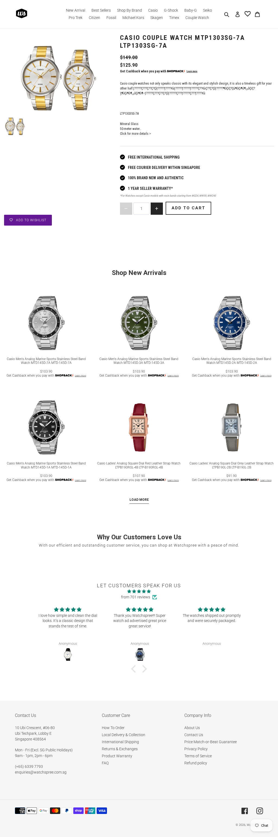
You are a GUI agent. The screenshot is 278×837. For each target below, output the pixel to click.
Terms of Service (198, 756)
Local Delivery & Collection (123, 735)
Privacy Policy (196, 749)
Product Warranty (117, 756)
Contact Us (193, 735)
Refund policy (195, 763)
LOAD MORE (139, 500)
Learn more (192, 71)
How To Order (113, 728)
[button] (135, 669)
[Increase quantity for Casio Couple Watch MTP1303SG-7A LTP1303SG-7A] (157, 209)
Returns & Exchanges (120, 749)
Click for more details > (135, 134)
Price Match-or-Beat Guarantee (210, 742)
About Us (192, 728)
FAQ (105, 763)
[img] (139, 591)
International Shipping (120, 742)
